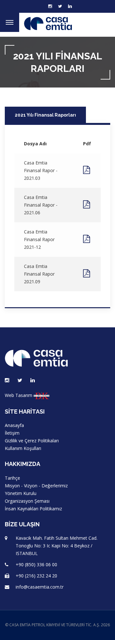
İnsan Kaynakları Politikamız (33, 509)
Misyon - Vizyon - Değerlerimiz (36, 486)
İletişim (12, 433)
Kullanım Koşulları (23, 448)
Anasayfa (14, 425)
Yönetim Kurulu (20, 493)
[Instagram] (7, 380)
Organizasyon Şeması (27, 501)
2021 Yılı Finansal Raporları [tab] (45, 115)
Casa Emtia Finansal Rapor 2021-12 (39, 239)
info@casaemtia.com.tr (40, 587)
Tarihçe (12, 478)
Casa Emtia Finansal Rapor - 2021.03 (40, 170)
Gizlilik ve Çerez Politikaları (32, 441)
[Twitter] (60, 6)
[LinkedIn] (70, 6)
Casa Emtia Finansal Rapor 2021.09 (39, 274)
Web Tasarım (18, 395)
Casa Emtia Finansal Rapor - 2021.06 (40, 205)
